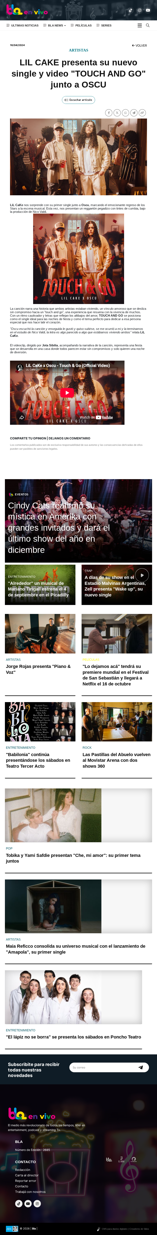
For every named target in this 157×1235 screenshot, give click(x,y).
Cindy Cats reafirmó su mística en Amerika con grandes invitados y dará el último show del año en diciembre (59, 528)
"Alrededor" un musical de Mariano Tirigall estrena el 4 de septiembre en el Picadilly (38, 589)
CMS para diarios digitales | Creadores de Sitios (125, 1229)
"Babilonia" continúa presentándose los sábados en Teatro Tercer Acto (38, 760)
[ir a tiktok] (130, 10)
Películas (83, 25)
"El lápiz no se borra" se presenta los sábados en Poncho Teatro (73, 1037)
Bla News (56, 25)
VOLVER (141, 45)
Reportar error (25, 1181)
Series (106, 25)
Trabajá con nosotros (30, 1192)
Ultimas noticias (24, 25)
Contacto (21, 1186)
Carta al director (27, 1175)
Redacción (22, 1170)
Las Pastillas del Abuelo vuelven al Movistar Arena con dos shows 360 (116, 760)
